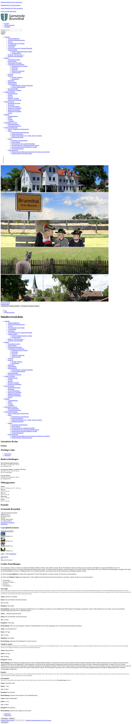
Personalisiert (6, 585)
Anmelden (7, 27)
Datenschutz (7, 454)
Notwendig (6, 580)
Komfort (5, 584)
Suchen (3, 30)
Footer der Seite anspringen (8, 11)
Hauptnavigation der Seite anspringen (11, 2)
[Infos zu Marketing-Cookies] (15, 582)
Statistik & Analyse (8, 582)
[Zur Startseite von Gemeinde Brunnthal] (14, 20)
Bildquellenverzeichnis (7, 531)
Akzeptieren (4, 718)
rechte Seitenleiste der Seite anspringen (12, 8)
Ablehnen (11, 718)
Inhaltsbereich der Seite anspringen (10, 5)
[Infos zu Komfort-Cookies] (9, 584)
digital (12, 554)
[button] (7, 37)
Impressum (7, 455)
